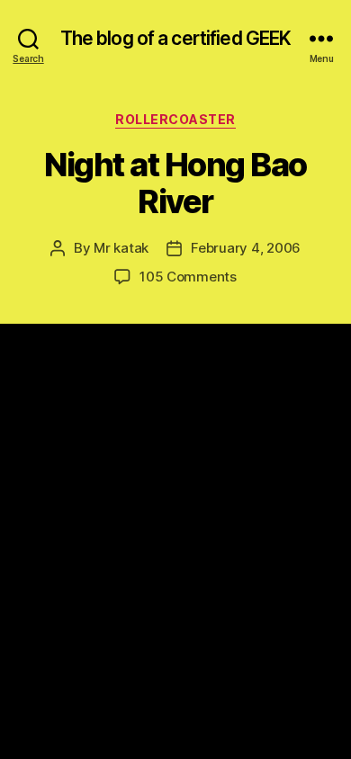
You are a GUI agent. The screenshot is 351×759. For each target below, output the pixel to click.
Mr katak (121, 247)
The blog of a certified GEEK (176, 38)
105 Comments (188, 276)
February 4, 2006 (246, 247)
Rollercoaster (175, 119)
